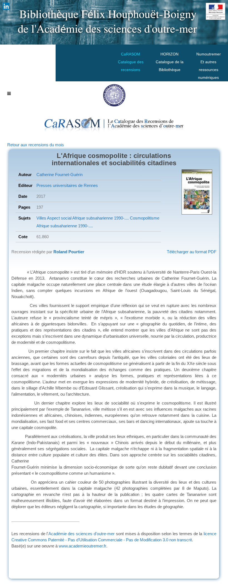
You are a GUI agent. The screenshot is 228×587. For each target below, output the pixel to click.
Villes (41, 218)
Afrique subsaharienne (92, 218)
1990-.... (85, 225)
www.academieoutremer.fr (82, 546)
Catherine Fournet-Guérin (59, 174)
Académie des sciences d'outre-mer (81, 533)
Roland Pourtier (68, 251)
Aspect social (58, 218)
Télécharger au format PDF (191, 251)
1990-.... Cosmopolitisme (136, 218)
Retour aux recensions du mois (35, 144)
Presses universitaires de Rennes (67, 185)
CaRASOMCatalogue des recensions (130, 62)
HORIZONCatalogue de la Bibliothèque (170, 62)
